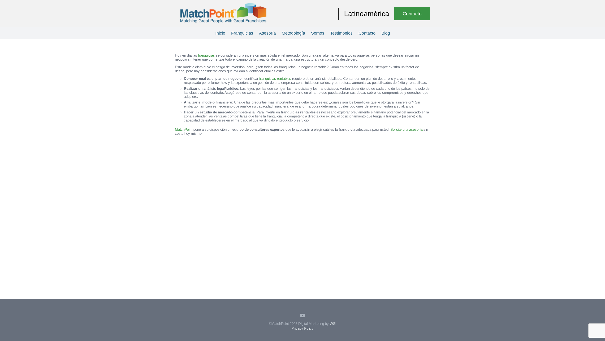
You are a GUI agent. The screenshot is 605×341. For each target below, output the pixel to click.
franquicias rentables (275, 78)
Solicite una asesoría (406, 129)
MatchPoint (183, 129)
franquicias (206, 55)
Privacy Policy (302, 328)
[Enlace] (223, 13)
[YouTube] (302, 316)
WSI (333, 324)
